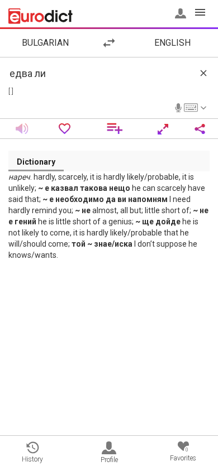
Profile (109, 460)
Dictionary (36, 161)
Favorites (183, 454)
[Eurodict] (40, 16)
